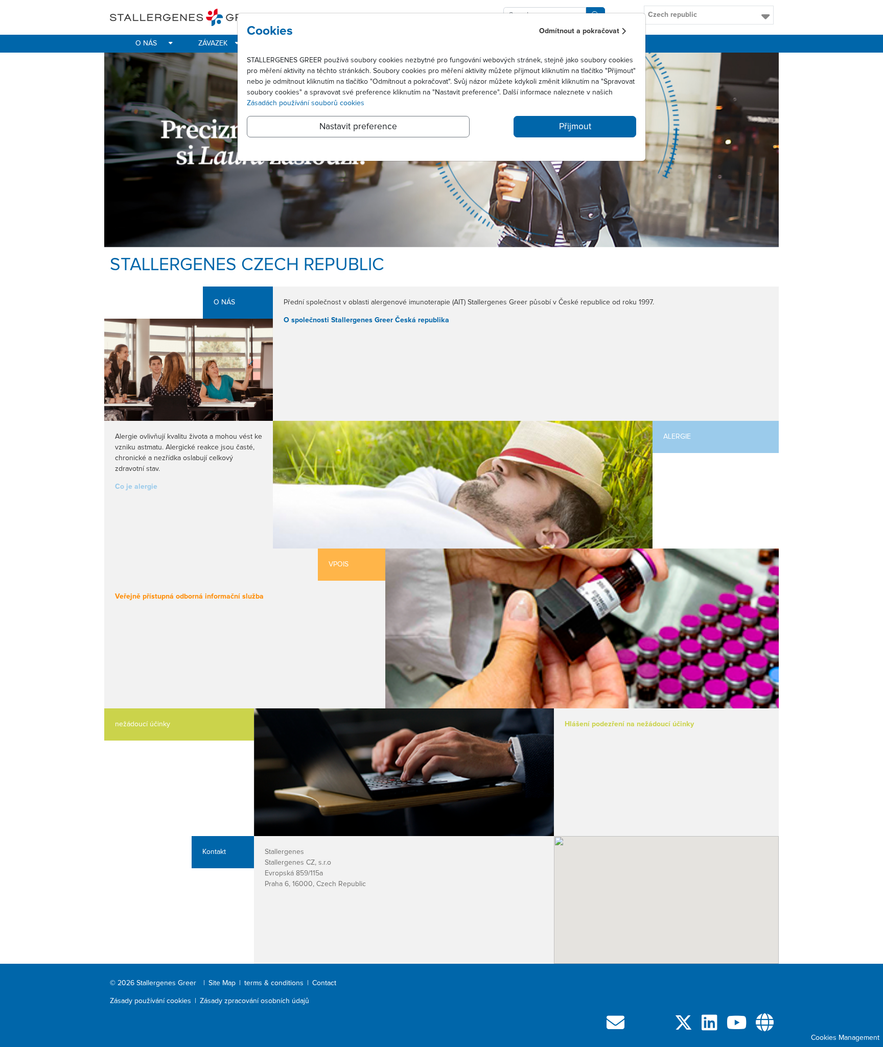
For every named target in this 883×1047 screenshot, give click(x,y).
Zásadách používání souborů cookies (305, 103)
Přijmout (575, 126)
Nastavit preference (358, 126)
